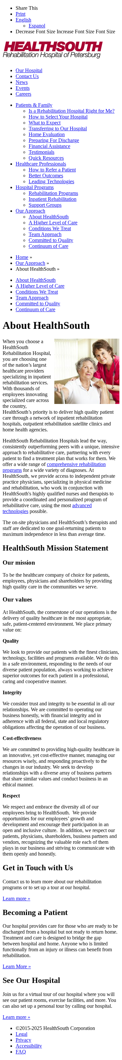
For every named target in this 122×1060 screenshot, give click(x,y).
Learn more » (16, 898)
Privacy (23, 1040)
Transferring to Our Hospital (58, 128)
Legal (21, 1034)
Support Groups (45, 205)
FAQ (21, 1051)
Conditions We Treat (50, 228)
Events (23, 88)
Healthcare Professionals (41, 164)
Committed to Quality (51, 240)
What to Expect (45, 122)
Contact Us (27, 76)
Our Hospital (29, 70)
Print (20, 14)
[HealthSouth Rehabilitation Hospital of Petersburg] (53, 59)
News (22, 82)
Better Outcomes (46, 175)
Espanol (37, 25)
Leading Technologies (51, 181)
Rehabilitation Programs (53, 193)
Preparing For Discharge (54, 140)
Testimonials (41, 152)
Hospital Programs (35, 187)
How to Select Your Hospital (58, 117)
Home (22, 257)
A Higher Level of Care (53, 222)
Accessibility (29, 1046)
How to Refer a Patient (52, 169)
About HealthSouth (49, 216)
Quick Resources (46, 158)
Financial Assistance (49, 146)
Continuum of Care (48, 246)
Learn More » (17, 966)
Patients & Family (34, 105)
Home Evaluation (47, 134)
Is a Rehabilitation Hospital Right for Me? (72, 111)
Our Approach (30, 211)
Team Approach (45, 234)
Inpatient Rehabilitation (52, 199)
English (23, 20)
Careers (23, 94)
